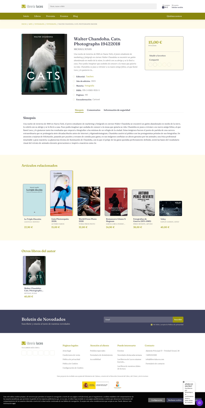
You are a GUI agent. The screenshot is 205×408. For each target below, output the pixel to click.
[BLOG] (41, 353)
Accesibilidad (95, 359)
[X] (35, 353)
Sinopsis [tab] (79, 110)
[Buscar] (153, 6)
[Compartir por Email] (164, 65)
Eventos (120, 351)
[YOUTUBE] (46, 353)
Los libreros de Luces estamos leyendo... (129, 360)
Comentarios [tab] (93, 110)
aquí (13, 403)
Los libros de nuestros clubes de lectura (128, 367)
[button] (166, 6)
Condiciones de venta (71, 355)
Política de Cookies (70, 363)
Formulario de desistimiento (101, 355)
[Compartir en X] (155, 65)
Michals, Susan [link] (83, 49)
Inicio (24, 24)
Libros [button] (37, 16)
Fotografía (39, 24)
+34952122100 (151, 355)
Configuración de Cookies (73, 368)
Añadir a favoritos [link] (157, 55)
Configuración (156, 400)
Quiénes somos (174, 16)
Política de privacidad (71, 359)
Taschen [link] (90, 76)
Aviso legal (67, 351)
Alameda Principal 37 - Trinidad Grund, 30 (162, 351)
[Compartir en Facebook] (150, 65)
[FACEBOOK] (24, 353)
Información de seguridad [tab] (117, 110)
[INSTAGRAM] (29, 353)
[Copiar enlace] (169, 65)
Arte (31, 24)
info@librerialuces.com (155, 359)
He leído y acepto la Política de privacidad (168, 325)
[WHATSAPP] (52, 353)
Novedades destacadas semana (129, 355)
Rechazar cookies (175, 400)
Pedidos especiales (97, 351)
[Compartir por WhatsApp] (160, 65)
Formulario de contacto (155, 363)
